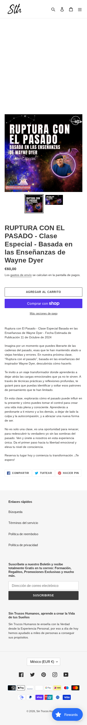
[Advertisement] (43, 63)
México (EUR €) (42, 662)
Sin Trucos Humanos (48, 711)
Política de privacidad (23, 545)
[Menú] (79, 9)
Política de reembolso (23, 534)
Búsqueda (15, 512)
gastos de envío (21, 275)
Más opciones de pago (43, 313)
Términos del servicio (23, 523)
